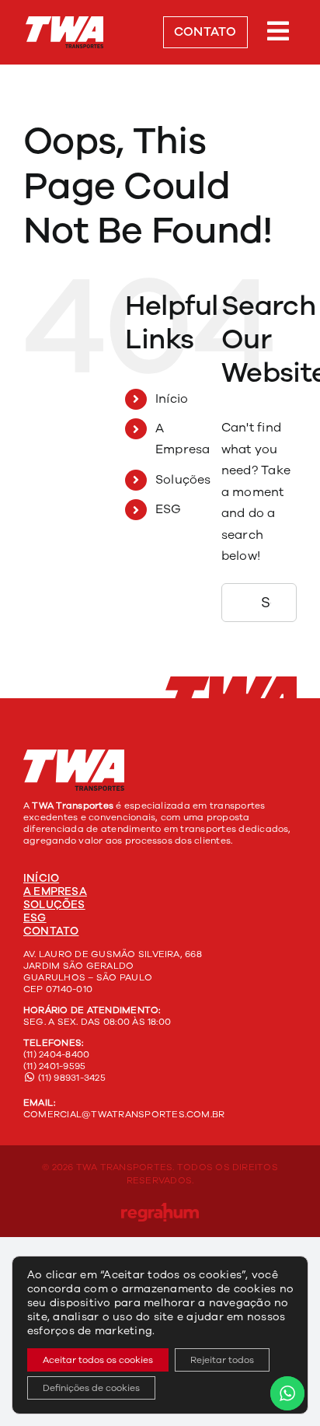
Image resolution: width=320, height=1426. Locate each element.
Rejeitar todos (222, 1360)
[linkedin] (267, 728)
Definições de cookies (91, 1388)
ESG (168, 509)
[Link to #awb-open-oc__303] (278, 31)
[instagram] (241, 728)
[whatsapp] (292, 728)
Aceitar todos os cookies (98, 1360)
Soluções (183, 479)
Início (171, 398)
